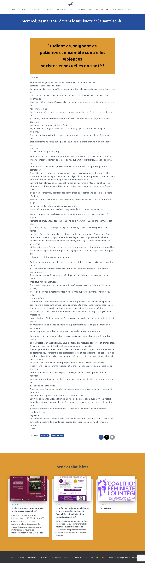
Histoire (130, 10)
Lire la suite (38, 533)
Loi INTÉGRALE (107, 508)
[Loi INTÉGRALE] (116, 488)
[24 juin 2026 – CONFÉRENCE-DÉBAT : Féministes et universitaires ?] (28, 488)
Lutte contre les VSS (85, 10)
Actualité (49, 10)
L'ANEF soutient (57, 435)
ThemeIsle (132, 557)
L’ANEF (14, 10)
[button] (17, 10)
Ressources (61, 10)
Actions (24, 10)
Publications (37, 10)
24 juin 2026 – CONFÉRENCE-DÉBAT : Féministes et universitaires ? (27, 510)
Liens (72, 10)
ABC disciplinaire (117, 10)
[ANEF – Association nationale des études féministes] (73, 4)
